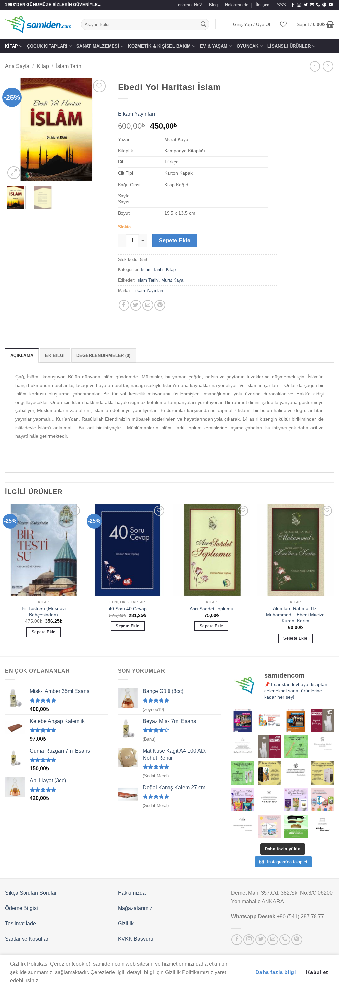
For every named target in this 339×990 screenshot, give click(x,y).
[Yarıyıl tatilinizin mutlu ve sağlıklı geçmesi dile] (295, 799)
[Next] (98, 129)
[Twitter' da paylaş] (135, 305)
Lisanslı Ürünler (289, 46)
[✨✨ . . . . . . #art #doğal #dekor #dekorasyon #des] (322, 746)
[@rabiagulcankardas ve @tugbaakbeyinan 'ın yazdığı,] (242, 799)
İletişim (262, 4)
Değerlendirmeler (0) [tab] (103, 355)
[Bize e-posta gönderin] (312, 5)
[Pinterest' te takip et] (324, 5)
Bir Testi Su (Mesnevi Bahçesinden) (44, 611)
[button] (251, 24)
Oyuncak (248, 46)
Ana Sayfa (17, 66)
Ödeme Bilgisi (21, 908)
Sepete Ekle (174, 240)
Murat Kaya (172, 280)
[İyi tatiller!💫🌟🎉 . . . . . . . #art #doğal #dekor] (269, 799)
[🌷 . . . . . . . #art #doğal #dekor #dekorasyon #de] (295, 773)
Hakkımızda (236, 4)
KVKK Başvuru (135, 939)
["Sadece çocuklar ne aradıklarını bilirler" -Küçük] (242, 826)
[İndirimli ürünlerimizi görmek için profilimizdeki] (322, 799)
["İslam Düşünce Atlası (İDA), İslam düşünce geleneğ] (269, 773)
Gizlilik (126, 923)
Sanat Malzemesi (97, 46)
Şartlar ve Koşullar (26, 939)
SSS (281, 4)
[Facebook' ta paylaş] (124, 305)
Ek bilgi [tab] (55, 355)
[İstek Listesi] (283, 24)
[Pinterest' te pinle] (159, 305)
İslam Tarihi (69, 66)
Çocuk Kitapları (47, 46)
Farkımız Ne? (188, 4)
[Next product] (315, 66)
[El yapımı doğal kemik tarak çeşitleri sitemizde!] (295, 826)
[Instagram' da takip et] (299, 5)
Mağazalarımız (135, 908)
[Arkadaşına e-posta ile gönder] (147, 305)
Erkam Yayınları (136, 114)
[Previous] (15, 129)
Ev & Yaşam (214, 46)
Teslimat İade (20, 923)
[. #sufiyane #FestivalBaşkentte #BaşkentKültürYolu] (242, 720)
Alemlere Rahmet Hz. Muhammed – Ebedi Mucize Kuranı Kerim (295, 614)
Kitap (11, 46)
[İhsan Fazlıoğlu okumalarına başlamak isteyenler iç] (322, 773)
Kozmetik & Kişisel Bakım (159, 46)
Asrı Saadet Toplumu (211, 608)
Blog (213, 4)
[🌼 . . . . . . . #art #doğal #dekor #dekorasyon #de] (242, 773)
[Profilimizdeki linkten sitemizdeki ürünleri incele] (295, 746)
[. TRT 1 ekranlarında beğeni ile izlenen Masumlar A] (322, 720)
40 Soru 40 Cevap (128, 608)
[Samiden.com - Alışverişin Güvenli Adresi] (38, 24)
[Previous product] (328, 66)
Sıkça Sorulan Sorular (31, 893)
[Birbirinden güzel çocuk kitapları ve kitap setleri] (269, 826)
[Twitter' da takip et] (306, 5)
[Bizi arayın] (318, 5)
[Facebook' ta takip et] (293, 5)
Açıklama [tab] (21, 355)
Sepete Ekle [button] (44, 632)
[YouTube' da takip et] (331, 5)
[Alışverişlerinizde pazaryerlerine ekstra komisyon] (322, 826)
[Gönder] (203, 24)
